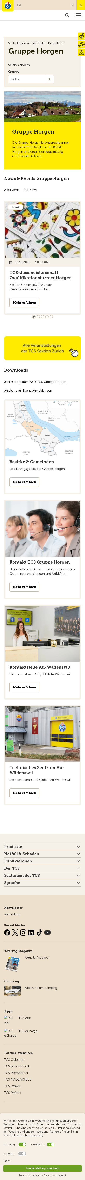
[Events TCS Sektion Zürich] (42, 348)
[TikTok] (39, 932)
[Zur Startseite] (7, 5)
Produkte (13, 846)
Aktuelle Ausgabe (37, 957)
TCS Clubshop (14, 1060)
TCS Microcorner (16, 1073)
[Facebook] (7, 932)
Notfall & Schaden (81, 5)
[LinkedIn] (31, 932)
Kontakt (72, 5)
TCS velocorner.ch (17, 1066)
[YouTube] (47, 932)
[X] (15, 932)
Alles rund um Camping (41, 988)
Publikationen (18, 861)
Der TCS (12, 868)
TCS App (25, 1018)
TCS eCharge (28, 1031)
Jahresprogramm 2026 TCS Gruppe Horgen (35, 382)
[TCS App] (9, 1018)
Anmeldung (12, 914)
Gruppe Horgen (35, 51)
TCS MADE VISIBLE (17, 1079)
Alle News (30, 190)
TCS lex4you (13, 1086)
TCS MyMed (12, 1093)
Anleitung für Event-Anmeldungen (28, 391)
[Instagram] (23, 932)
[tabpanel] (42, 258)
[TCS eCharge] (10, 1031)
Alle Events (11, 190)
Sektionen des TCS (22, 875)
